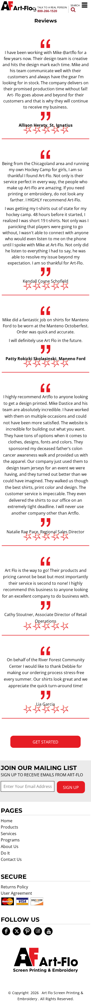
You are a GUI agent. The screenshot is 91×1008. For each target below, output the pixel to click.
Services (8, 833)
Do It (5, 853)
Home (6, 821)
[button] (45, 960)
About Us (9, 846)
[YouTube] (48, 931)
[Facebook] (6, 931)
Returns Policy (14, 887)
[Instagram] (38, 931)
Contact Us (11, 859)
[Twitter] (17, 931)
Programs (10, 840)
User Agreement (16, 893)
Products (9, 827)
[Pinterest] (27, 931)
